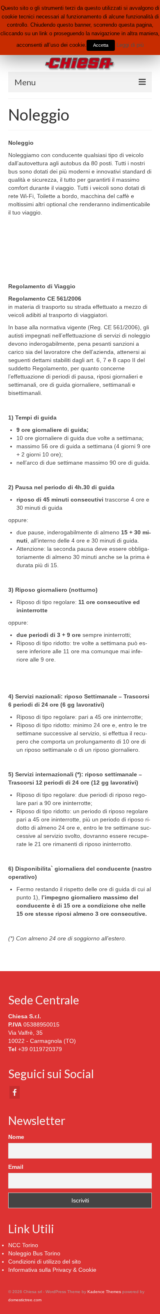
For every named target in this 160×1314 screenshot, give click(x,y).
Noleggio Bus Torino (34, 1253)
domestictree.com (24, 1300)
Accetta (100, 45)
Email (15, 1166)
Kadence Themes (104, 1291)
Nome (16, 1137)
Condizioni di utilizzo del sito (44, 1261)
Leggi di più (130, 45)
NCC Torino (23, 1245)
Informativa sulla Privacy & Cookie (52, 1269)
